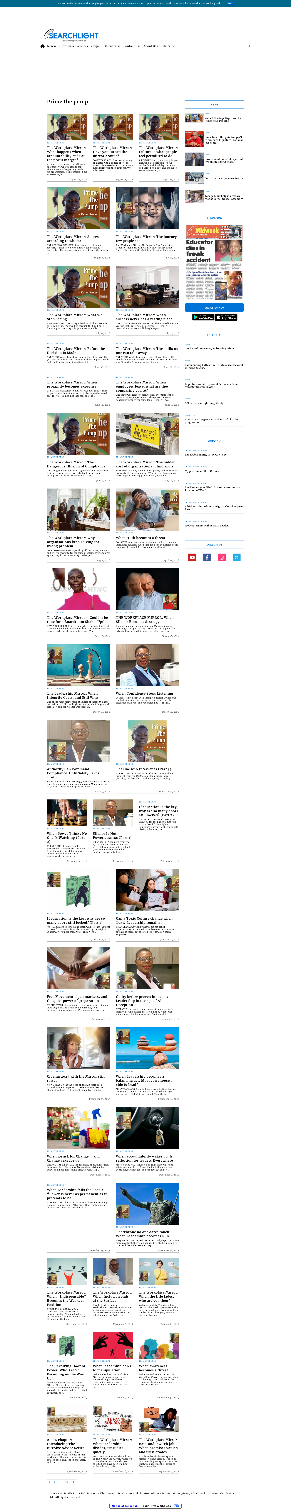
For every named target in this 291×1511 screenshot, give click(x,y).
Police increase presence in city (224, 178)
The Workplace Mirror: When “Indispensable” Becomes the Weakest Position (66, 1299)
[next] (73, 1482)
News (51, 46)
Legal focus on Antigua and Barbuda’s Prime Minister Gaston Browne (212, 385)
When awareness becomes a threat (153, 1368)
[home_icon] (42, 46)
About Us (150, 46)
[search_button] (249, 46)
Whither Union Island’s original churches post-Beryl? (214, 508)
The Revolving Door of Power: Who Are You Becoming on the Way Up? (66, 1372)
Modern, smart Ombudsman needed (207, 525)
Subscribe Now (214, 307)
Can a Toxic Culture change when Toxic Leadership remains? (144, 921)
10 (66, 1482)
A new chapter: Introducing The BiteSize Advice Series (66, 1444)
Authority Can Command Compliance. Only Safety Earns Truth (73, 773)
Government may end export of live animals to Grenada (224, 160)
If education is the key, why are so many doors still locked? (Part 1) (76, 921)
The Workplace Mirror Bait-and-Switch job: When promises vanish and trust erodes (158, 1446)
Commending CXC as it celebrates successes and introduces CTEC (214, 366)
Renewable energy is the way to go (206, 454)
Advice (82, 46)
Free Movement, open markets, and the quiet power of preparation (77, 999)
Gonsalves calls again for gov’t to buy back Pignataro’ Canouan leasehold (224, 140)
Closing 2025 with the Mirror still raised (76, 1079)
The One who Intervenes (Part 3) (143, 769)
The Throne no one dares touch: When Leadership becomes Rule (143, 1234)
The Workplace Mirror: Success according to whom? (74, 239)
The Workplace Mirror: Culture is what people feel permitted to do (158, 152)
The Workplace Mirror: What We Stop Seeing (74, 317)
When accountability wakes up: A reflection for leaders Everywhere (144, 1158)
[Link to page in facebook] (207, 557)
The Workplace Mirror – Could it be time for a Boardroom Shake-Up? (77, 620)
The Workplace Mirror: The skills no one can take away (147, 351)
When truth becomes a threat (140, 538)
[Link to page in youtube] (192, 557)
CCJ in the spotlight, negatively (204, 403)
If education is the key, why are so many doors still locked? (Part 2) (158, 811)
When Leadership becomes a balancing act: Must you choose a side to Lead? (144, 1081)
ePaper (96, 46)
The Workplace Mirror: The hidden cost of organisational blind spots (146, 464)
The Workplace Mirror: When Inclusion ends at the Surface (112, 1297)
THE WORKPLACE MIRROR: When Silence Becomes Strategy (145, 620)
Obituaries (111, 46)
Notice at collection (125, 1505)
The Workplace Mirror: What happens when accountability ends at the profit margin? (66, 154)
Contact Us (131, 46)
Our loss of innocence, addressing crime (209, 348)
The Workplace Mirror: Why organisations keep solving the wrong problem (73, 542)
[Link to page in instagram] (222, 557)
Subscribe (168, 46)
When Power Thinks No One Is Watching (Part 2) (67, 838)
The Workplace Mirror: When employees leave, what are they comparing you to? (142, 386)
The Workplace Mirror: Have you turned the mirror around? (112, 152)
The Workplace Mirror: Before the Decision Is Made (76, 351)
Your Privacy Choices (157, 1505)
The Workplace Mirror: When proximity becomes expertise (72, 384)
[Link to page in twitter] (237, 557)
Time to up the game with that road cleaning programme (212, 421)
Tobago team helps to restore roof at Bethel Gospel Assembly (224, 197)
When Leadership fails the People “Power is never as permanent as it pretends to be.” (77, 1194)
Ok (229, 3)
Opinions (66, 46)
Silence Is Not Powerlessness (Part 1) (112, 836)
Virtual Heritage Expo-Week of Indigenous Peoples (224, 119)
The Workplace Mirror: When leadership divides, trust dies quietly (112, 1446)
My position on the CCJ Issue (202, 471)
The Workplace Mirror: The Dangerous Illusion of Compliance (76, 464)
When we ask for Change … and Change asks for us (73, 1158)
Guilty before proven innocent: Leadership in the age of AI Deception (142, 1001)
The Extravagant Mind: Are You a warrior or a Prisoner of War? (213, 489)
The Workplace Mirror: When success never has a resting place (144, 317)
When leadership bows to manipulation (112, 1368)
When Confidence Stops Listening (144, 693)
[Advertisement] (145, 73)
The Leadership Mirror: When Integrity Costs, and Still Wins (73, 696)
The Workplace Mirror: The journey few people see (146, 239)
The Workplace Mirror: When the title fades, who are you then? (158, 1297)
